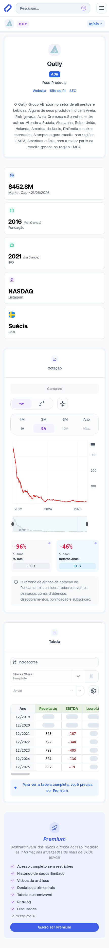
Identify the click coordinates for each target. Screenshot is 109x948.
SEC (72, 91)
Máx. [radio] (86, 428)
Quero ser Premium (54, 927)
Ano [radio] (86, 419)
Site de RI (57, 91)
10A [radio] (65, 428)
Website (39, 91)
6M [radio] (65, 419)
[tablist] (54, 363)
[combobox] (53, 8)
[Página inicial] (8, 8)
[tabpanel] (54, 502)
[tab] (54, 363)
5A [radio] (43, 428)
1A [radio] (22, 428)
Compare (54, 389)
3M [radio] (43, 419)
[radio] (22, 403)
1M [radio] (22, 419)
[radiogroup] (54, 424)
